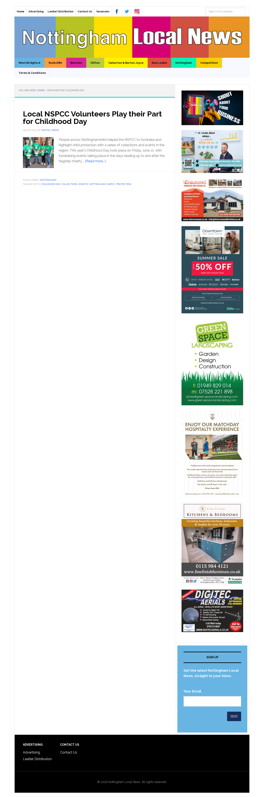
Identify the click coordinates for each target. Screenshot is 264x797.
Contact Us (68, 752)
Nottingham (48, 180)
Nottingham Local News (132, 37)
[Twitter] (127, 11)
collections (69, 184)
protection (123, 184)
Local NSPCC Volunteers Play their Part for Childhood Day (92, 117)
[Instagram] (137, 11)
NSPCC (111, 184)
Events (83, 184)
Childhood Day (50, 184)
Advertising (31, 752)
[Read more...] (95, 161)
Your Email (193, 691)
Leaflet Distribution (37, 759)
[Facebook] (117, 11)
